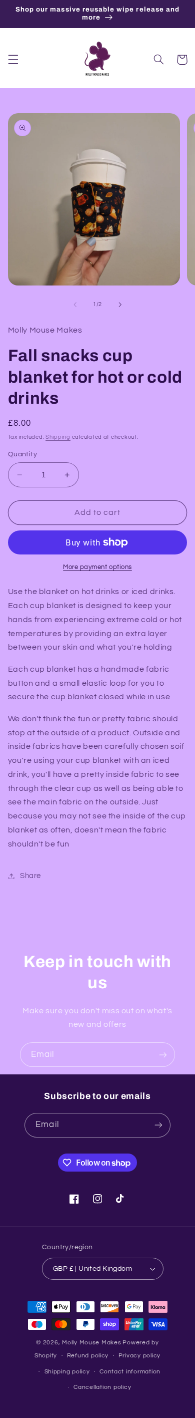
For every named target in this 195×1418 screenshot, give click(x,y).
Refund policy (88, 1355)
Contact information (130, 1371)
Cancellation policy (102, 1387)
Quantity (22, 454)
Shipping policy (67, 1371)
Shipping (58, 437)
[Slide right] (120, 305)
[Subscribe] (163, 1054)
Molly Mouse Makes (92, 1342)
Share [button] (30, 876)
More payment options (97, 567)
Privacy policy (139, 1355)
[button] (13, 59)
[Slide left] (75, 305)
